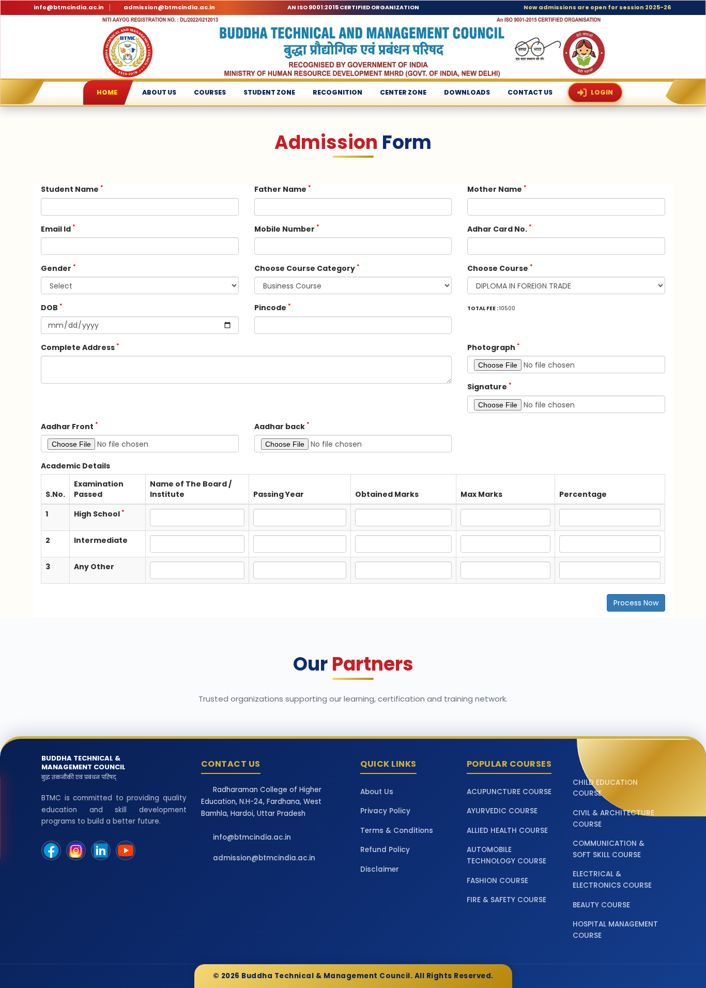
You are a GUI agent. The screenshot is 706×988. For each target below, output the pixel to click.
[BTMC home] (353, 47)
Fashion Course (497, 881)
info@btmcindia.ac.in (69, 7)
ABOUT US (159, 92)
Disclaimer (379, 869)
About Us (376, 792)
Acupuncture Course (509, 792)
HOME (107, 92)
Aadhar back (282, 426)
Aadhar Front (69, 426)
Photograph (493, 347)
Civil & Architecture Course (613, 818)
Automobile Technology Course (506, 855)
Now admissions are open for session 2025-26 (597, 7)
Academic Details (75, 466)
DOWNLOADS (467, 92)
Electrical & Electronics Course (612, 879)
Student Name (72, 189)
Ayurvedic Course (502, 811)
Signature (489, 386)
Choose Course (500, 268)
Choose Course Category (307, 268)
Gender (58, 268)
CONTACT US (530, 92)
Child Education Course (605, 788)
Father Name (282, 189)
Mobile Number (286, 228)
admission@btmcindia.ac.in (169, 7)
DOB (52, 307)
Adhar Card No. (499, 228)
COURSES (210, 92)
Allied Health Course (507, 830)
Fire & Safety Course (506, 900)
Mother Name (497, 189)
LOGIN (602, 92)
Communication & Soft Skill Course (608, 849)
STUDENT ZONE (269, 92)
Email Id (58, 228)
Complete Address (80, 347)
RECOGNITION (337, 92)
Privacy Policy (385, 811)
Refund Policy (385, 850)
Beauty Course (601, 905)
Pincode (272, 307)
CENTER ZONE (403, 92)
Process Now (635, 603)
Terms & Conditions (396, 830)
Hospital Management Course (615, 929)
